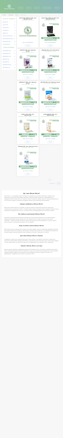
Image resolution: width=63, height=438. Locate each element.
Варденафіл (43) (7, 56)
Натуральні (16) (6, 41)
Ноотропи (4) (6, 44)
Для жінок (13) (6, 67)
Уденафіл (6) (6, 61)
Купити (27, 45)
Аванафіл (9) (6, 59)
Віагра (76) (5, 22)
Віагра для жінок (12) (8, 38)
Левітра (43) (6, 27)
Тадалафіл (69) (6, 53)
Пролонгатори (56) (7, 35)
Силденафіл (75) (7, 50)
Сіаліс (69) (5, 24)
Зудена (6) (5, 33)
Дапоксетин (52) (7, 64)
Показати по (52, 183)
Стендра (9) (6, 30)
